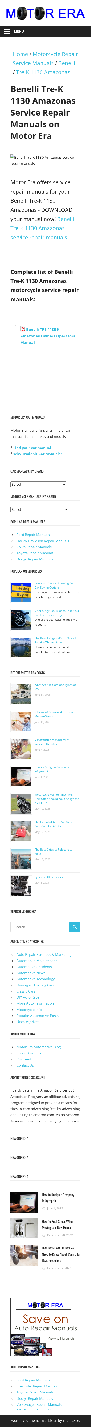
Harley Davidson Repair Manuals (43, 540)
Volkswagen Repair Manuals (39, 1404)
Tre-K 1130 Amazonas (43, 72)
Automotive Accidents (34, 966)
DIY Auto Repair (29, 997)
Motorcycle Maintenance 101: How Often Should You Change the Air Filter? (57, 799)
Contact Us (25, 1065)
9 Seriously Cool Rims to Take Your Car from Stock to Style (57, 613)
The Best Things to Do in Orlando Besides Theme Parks (56, 640)
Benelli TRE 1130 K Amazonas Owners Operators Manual (47, 336)
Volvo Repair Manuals (34, 547)
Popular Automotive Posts (38, 1015)
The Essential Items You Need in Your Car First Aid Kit (55, 824)
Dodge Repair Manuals (35, 559)
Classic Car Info (29, 1053)
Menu (19, 31)
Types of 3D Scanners (49, 877)
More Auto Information (35, 1003)
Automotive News (31, 972)
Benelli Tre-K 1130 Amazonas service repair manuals (42, 228)
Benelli (66, 63)
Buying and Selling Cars (35, 985)
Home (20, 54)
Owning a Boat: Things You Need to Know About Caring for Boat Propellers (61, 1254)
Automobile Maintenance (37, 960)
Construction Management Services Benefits (52, 742)
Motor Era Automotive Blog (39, 1046)
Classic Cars (26, 991)
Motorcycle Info (29, 1009)
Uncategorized (28, 1021)
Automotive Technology (36, 978)
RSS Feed (24, 1059)
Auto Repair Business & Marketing (44, 954)
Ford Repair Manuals (33, 534)
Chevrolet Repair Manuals (37, 1386)
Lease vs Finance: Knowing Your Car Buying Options (55, 585)
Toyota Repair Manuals (35, 553)
